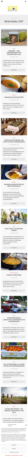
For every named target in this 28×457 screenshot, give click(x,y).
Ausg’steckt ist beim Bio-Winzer (14, 229)
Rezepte (14, 94)
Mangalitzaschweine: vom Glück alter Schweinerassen (14, 141)
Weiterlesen (14, 69)
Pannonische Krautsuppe (14, 97)
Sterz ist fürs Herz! (14, 275)
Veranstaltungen (14, 272)
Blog (14, 48)
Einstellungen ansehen (14, 452)
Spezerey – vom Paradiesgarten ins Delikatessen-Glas (14, 52)
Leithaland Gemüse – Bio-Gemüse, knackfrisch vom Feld (14, 410)
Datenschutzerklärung (15, 431)
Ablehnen (14, 448)
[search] (25, 1)
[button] (26, 425)
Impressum (21, 455)
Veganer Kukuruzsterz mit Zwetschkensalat (14, 185)
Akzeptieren (14, 445)
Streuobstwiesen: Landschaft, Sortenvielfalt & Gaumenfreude (14, 319)
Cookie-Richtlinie (8, 455)
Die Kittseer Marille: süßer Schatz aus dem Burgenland (14, 365)
